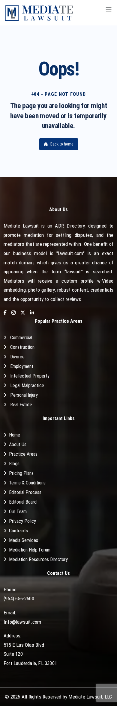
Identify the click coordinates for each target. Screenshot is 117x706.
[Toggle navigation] (108, 13)
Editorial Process (25, 492)
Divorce (17, 357)
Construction (22, 347)
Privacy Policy (22, 521)
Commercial (21, 337)
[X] (22, 313)
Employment (21, 366)
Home (14, 435)
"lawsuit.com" (70, 253)
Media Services (23, 540)
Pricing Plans (21, 473)
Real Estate (21, 404)
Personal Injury (24, 395)
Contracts (18, 531)
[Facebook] (5, 313)
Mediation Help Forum (29, 550)
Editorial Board (23, 502)
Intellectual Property (30, 376)
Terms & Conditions (27, 483)
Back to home (62, 144)
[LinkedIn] (32, 313)
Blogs (14, 463)
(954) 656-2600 (19, 599)
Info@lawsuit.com (22, 622)
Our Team (18, 511)
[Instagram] (13, 313)
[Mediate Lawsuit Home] (39, 13)
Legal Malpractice (27, 385)
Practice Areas (23, 454)
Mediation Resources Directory (38, 559)
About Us (17, 444)
